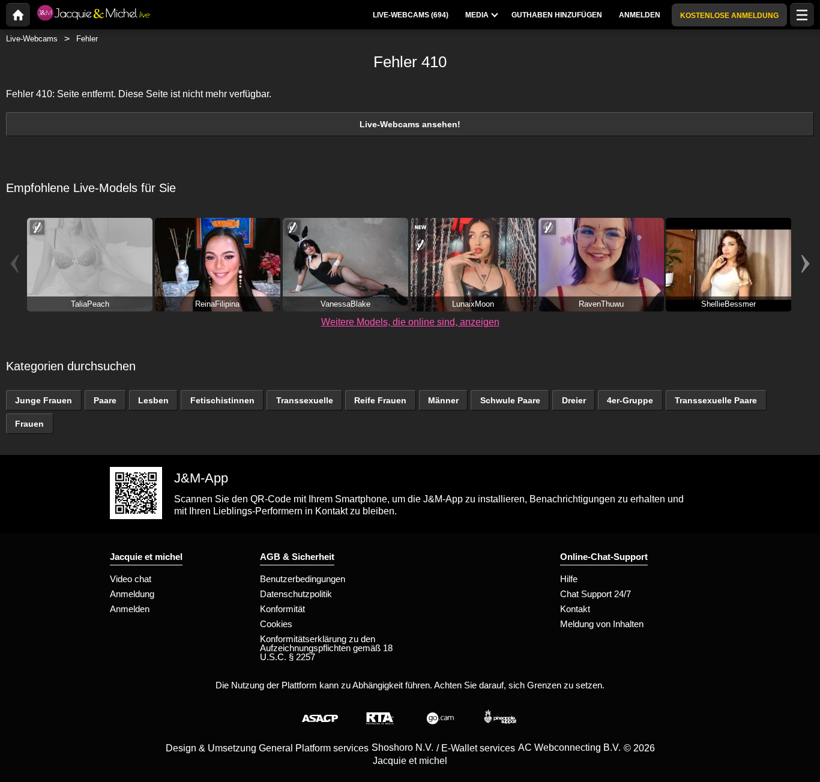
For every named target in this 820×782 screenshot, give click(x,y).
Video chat (130, 579)
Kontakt (575, 609)
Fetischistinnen (222, 400)
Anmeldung (132, 594)
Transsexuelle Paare (716, 400)
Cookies (276, 624)
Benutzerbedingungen (302, 579)
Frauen (29, 424)
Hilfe (568, 579)
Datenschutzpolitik (296, 594)
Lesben (153, 400)
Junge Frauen (43, 400)
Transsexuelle (304, 400)
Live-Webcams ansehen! (410, 124)
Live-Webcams (32, 38)
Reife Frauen (380, 400)
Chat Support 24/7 (595, 594)
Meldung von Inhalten (602, 624)
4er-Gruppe (630, 400)
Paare (105, 400)
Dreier (574, 400)
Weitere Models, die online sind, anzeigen (410, 322)
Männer (443, 400)
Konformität (282, 609)
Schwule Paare (510, 400)
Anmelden (129, 609)
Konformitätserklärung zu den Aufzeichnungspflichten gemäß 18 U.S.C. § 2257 (326, 648)
